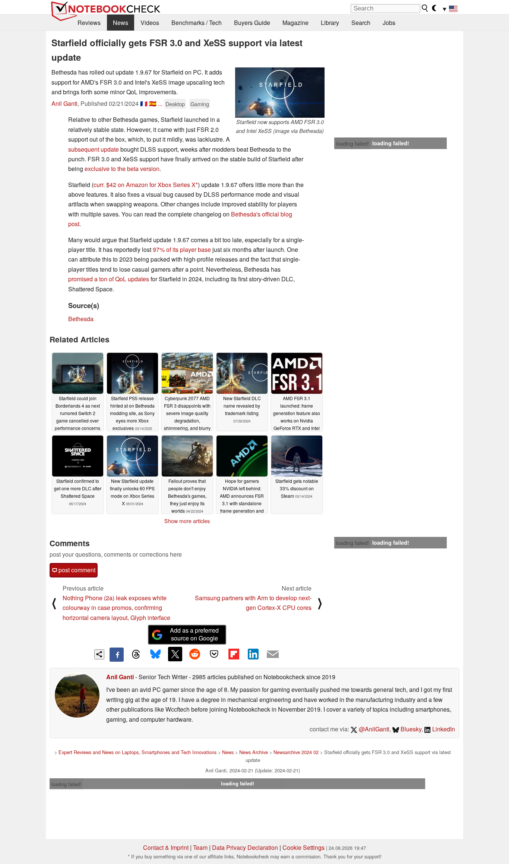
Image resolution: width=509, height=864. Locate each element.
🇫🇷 (144, 103)
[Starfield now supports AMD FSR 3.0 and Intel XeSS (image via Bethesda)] (280, 92)
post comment (76, 570)
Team (200, 847)
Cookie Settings (303, 847)
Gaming (199, 104)
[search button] (425, 8)
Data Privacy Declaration (245, 847)
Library (330, 22)
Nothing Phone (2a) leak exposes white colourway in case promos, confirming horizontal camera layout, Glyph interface (116, 608)
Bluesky (410, 729)
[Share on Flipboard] (234, 654)
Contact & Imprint (166, 847)
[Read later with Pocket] (214, 654)
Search (360, 22)
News (120, 22)
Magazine (295, 22)
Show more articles (187, 521)
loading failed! (352, 143)
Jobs (389, 22)
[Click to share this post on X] (175, 654)
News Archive (253, 752)
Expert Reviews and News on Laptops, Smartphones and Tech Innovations (137, 752)
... (160, 103)
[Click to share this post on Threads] (136, 655)
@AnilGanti (373, 729)
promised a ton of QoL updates (108, 279)
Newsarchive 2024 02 (296, 752)
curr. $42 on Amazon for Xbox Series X (145, 184)
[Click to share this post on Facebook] (117, 655)
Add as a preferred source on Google (194, 634)
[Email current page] (273, 655)
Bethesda (81, 318)
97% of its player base (182, 249)
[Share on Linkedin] (253, 654)
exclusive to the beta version (122, 168)
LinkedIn (443, 729)
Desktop (175, 104)
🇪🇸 (153, 103)
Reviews (89, 22)
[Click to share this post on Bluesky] (155, 655)
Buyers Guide (252, 22)
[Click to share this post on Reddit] (194, 654)
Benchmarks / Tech (196, 22)
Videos (149, 22)
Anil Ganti (64, 103)
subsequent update (93, 149)
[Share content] (99, 654)
